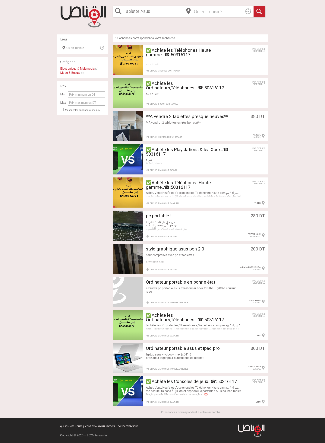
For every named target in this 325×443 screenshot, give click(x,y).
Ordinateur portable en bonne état (180, 282)
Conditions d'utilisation (100, 426)
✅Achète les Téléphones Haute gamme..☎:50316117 (178, 52)
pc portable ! (158, 215)
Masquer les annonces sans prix (82, 110)
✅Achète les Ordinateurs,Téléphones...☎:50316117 (185, 86)
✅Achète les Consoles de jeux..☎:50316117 (191, 381)
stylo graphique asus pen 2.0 (175, 249)
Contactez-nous (128, 426)
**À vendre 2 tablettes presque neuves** (187, 116)
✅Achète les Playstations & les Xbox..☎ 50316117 (187, 152)
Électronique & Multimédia (77, 68)
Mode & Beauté (70, 73)
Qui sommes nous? (71, 426)
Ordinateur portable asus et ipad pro (183, 348)
